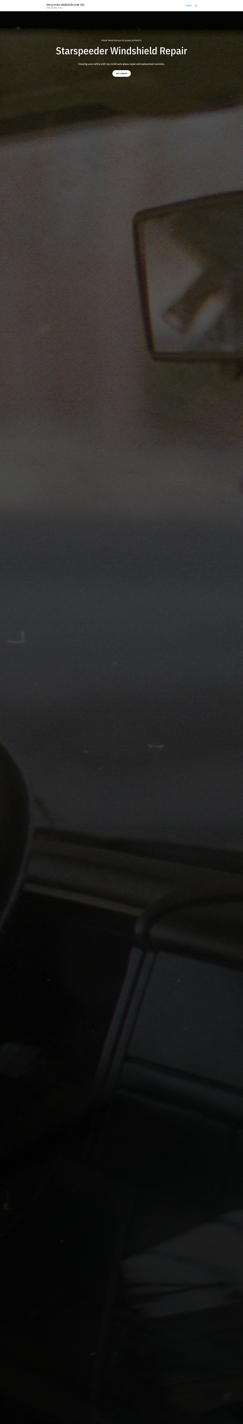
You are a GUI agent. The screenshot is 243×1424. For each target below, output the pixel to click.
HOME (189, 6)
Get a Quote (121, 73)
